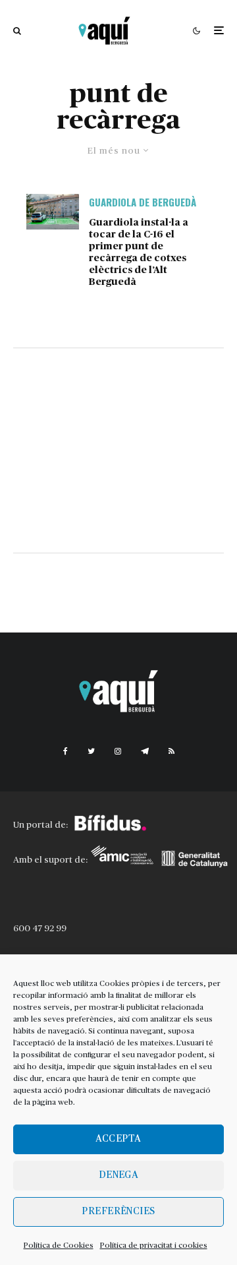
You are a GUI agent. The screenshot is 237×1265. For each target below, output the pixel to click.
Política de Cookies (58, 1245)
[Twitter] (91, 751)
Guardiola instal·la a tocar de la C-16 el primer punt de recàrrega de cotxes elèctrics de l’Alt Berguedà (138, 252)
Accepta (118, 1139)
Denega (119, 1175)
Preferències (118, 1211)
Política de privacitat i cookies (153, 1245)
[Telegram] (145, 751)
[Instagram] (118, 751)
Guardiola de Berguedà (142, 202)
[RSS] (171, 751)
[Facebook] (65, 751)
